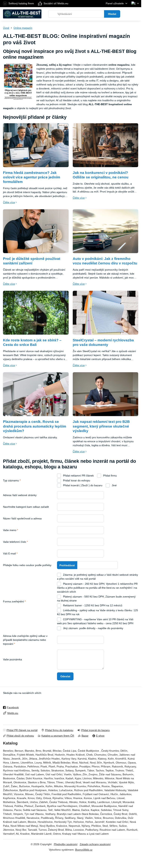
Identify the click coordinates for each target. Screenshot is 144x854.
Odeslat (65, 676)
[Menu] (136, 14)
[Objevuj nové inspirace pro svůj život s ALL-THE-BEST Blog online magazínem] (18, 82)
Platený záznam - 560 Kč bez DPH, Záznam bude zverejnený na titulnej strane (96, 598)
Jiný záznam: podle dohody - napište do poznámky (92, 628)
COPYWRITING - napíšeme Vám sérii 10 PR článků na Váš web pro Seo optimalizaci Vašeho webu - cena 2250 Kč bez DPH (95, 621)
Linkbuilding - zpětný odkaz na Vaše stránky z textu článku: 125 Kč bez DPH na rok (97, 612)
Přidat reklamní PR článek (78, 475)
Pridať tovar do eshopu (76, 480)
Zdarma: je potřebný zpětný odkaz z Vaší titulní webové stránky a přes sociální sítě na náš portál (97, 576)
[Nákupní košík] (127, 14)
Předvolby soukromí (65, 844)
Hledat (112, 13)
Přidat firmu (109, 475)
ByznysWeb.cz (83, 849)
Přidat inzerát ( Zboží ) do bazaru (82, 485)
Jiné (114, 485)
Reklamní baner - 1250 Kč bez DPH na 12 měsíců (92, 605)
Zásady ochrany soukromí (95, 844)
